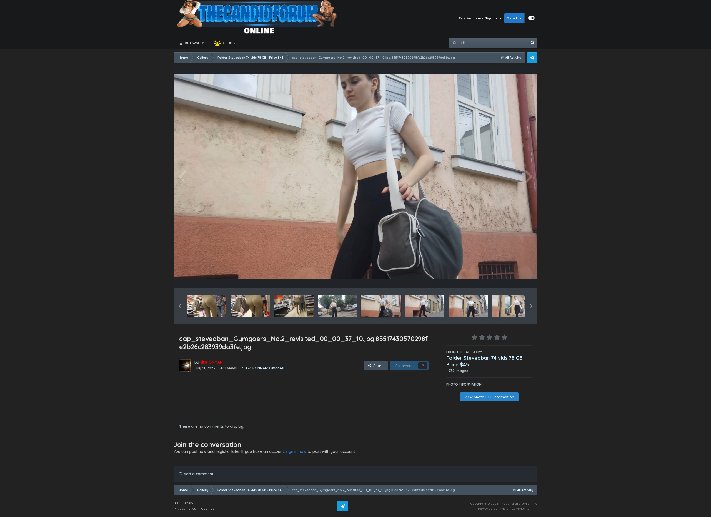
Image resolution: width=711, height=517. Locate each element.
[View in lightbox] (355, 176)
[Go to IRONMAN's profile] (185, 365)
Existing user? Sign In (479, 18)
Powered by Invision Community (504, 508)
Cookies (207, 508)
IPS (176, 503)
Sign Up (514, 18)
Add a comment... (199, 473)
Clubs (228, 43)
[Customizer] (531, 18)
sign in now (296, 451)
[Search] (532, 43)
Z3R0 (188, 503)
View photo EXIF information (489, 397)
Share (377, 365)
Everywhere (510, 43)
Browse (192, 43)
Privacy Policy (185, 508)
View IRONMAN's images (263, 368)
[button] (180, 306)
